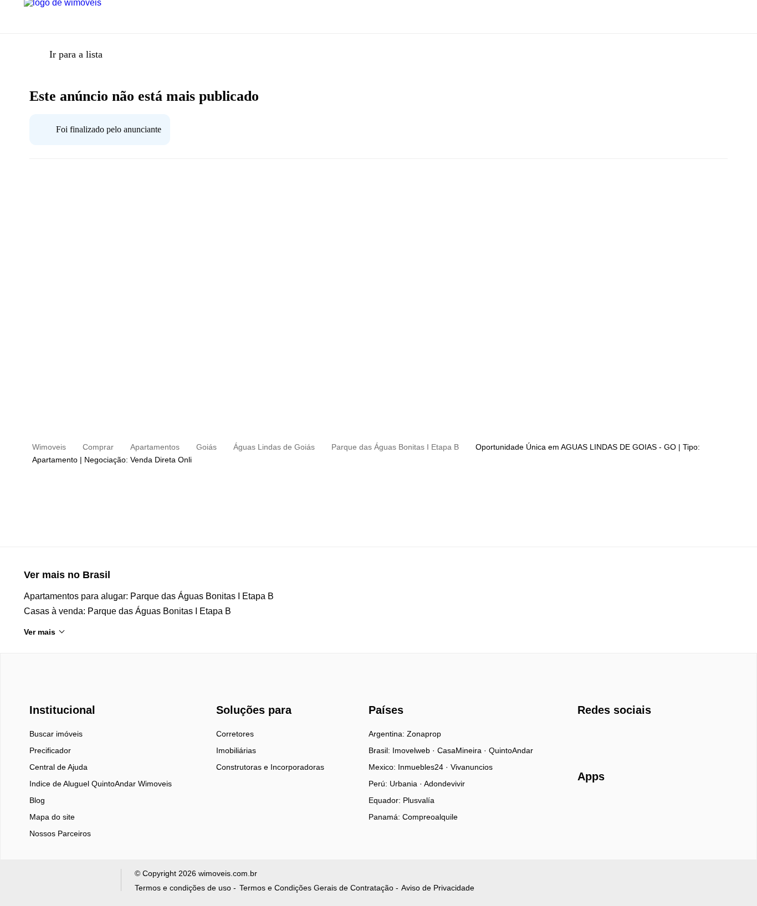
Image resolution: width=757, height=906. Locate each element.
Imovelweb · (414, 750)
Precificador (50, 750)
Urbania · (407, 783)
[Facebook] (586, 738)
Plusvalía (418, 800)
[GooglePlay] (688, 809)
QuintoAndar (511, 750)
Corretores (235, 733)
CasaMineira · (463, 750)
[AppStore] (612, 808)
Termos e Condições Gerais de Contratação (316, 887)
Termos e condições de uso (183, 887)
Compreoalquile (430, 816)
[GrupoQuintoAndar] (66, 882)
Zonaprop (424, 733)
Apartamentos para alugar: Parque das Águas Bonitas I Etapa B (149, 596)
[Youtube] (623, 738)
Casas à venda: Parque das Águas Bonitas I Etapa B (127, 611)
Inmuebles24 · (424, 767)
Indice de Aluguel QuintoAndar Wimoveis (100, 783)
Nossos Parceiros (60, 833)
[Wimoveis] (63, 690)
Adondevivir (444, 783)
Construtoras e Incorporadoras (270, 767)
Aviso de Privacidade (437, 887)
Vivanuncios (472, 767)
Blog (37, 800)
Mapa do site (52, 816)
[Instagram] (605, 738)
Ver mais (39, 631)
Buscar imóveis (56, 733)
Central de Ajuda (58, 767)
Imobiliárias (236, 750)
